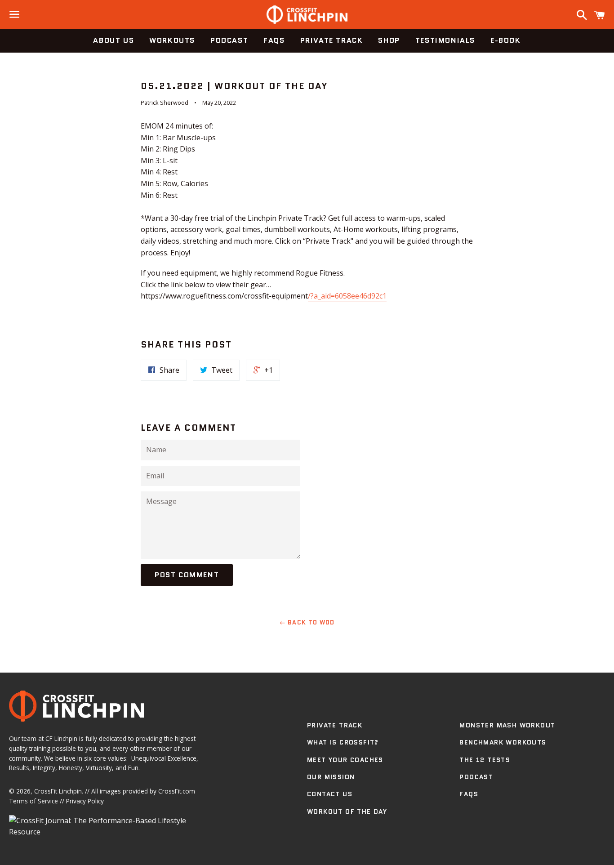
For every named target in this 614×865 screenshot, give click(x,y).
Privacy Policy (85, 801)
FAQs (274, 40)
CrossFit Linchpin (58, 791)
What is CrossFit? (343, 742)
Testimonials (445, 40)
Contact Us (329, 793)
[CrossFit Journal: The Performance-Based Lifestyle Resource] (108, 832)
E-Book (505, 40)
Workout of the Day (347, 811)
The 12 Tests (484, 759)
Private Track (331, 40)
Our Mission (331, 776)
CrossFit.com (176, 791)
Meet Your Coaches (345, 759)
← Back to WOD (307, 622)
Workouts (172, 40)
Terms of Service (33, 801)
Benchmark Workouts (502, 742)
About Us (113, 40)
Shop (389, 40)
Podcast (229, 40)
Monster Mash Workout (507, 725)
